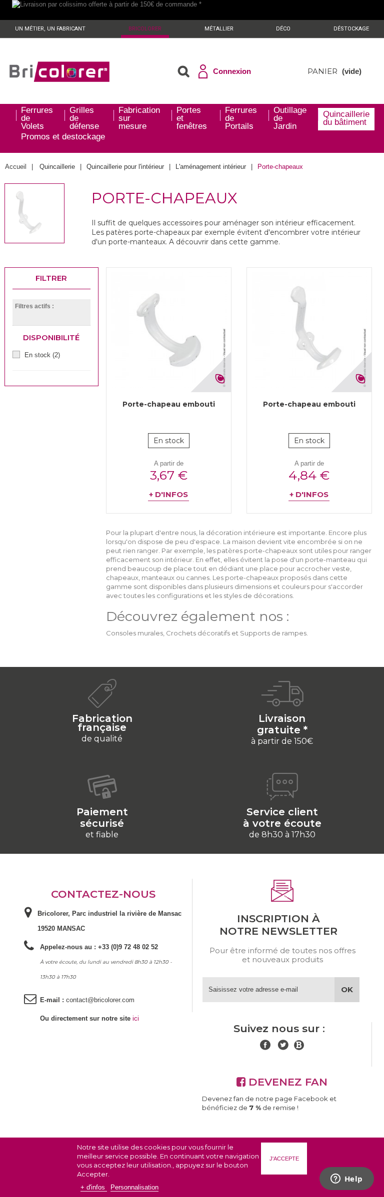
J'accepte (284, 1159)
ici (135, 1018)
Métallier (219, 28)
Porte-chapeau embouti (168, 404)
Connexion (232, 71)
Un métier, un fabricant (50, 28)
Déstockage (351, 28)
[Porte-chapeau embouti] (168, 330)
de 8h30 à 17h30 (282, 834)
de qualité (102, 738)
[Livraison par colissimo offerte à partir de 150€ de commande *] (192, 10)
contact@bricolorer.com (100, 1000)
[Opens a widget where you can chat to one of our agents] (346, 1179)
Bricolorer (145, 28)
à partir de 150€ (282, 741)
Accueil (15, 166)
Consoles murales (134, 633)
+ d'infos (93, 1187)
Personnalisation (134, 1187)
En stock (42, 355)
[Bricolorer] (60, 71)
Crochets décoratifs (198, 633)
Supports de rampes (273, 633)
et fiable (102, 834)
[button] (183, 71)
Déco (283, 28)
